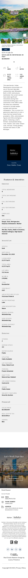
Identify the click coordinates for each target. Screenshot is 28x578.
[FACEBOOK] (7, 549)
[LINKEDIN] (12, 549)
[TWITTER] (16, 549)
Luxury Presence (14, 560)
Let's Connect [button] (14, 478)
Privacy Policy (21, 568)
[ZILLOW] (20, 549)
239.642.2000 (8, 503)
